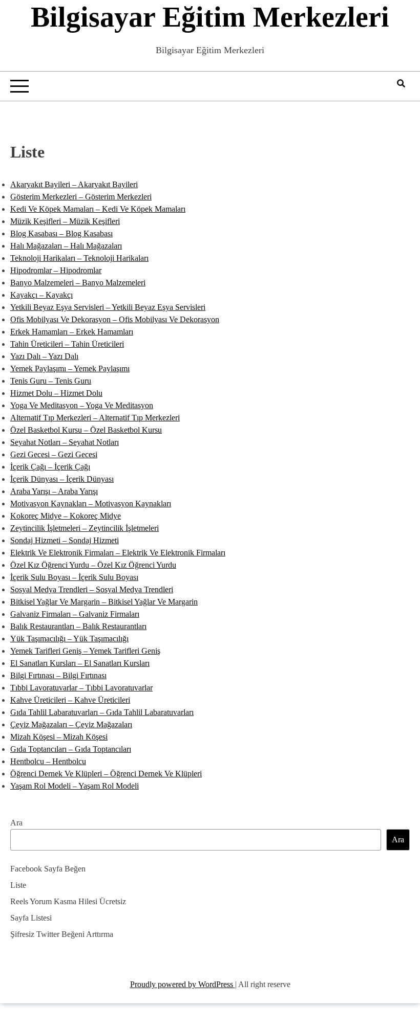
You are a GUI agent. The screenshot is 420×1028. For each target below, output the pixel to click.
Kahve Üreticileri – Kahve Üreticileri (70, 700)
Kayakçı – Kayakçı (41, 294)
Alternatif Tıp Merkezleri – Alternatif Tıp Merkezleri (95, 417)
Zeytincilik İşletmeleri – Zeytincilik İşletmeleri (84, 528)
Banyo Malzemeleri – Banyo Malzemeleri (77, 282)
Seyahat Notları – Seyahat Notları (64, 442)
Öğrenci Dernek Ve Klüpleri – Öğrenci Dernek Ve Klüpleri (106, 773)
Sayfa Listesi (31, 917)
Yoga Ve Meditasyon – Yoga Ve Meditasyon (81, 405)
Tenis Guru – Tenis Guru (50, 380)
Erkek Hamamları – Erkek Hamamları (71, 331)
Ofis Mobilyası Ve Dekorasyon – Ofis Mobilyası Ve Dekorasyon (114, 319)
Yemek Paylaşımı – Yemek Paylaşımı (70, 368)
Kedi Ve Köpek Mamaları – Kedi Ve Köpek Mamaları (97, 209)
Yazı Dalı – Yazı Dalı (44, 356)
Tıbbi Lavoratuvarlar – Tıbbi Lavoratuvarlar (81, 687)
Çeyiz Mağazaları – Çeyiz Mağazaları (71, 724)
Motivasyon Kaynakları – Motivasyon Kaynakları (90, 503)
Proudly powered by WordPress (182, 984)
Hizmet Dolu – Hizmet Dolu (56, 393)
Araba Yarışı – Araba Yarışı (54, 491)
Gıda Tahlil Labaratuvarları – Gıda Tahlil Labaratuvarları (102, 712)
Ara (16, 822)
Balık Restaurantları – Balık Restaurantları (78, 626)
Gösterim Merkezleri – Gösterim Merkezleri (81, 196)
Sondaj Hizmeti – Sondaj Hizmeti (64, 540)
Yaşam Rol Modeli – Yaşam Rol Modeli (74, 785)
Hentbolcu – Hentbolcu (48, 761)
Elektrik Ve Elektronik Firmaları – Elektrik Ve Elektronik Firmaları (117, 552)
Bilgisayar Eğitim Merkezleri (210, 17)
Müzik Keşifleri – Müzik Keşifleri (65, 221)
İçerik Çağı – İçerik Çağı (50, 466)
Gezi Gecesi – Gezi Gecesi (53, 454)
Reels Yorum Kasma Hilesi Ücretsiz (68, 901)
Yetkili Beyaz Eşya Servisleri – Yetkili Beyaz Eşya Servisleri (107, 307)
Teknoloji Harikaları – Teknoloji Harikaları (79, 258)
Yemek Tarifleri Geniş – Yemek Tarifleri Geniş (85, 650)
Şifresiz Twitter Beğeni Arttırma (61, 934)
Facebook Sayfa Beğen (48, 868)
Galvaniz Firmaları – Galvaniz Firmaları (74, 614)
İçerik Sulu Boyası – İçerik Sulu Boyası (74, 577)
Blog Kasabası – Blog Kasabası (61, 233)
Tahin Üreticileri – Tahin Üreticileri (67, 344)
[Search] (401, 83)
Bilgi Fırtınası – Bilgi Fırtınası (58, 675)
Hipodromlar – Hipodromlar (55, 270)
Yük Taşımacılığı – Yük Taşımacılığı (69, 638)
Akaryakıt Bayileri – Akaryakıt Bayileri (74, 184)
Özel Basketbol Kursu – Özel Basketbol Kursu (86, 430)
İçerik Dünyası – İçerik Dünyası (62, 479)
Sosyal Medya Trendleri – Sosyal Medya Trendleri (91, 589)
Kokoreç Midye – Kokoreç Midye (65, 515)
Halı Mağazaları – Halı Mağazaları (66, 245)
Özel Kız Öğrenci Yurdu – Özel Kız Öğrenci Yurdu (93, 565)
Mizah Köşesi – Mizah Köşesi (59, 736)
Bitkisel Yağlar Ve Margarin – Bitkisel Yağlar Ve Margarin (104, 601)
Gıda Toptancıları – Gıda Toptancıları (70, 749)
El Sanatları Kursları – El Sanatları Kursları (80, 663)
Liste (18, 885)
